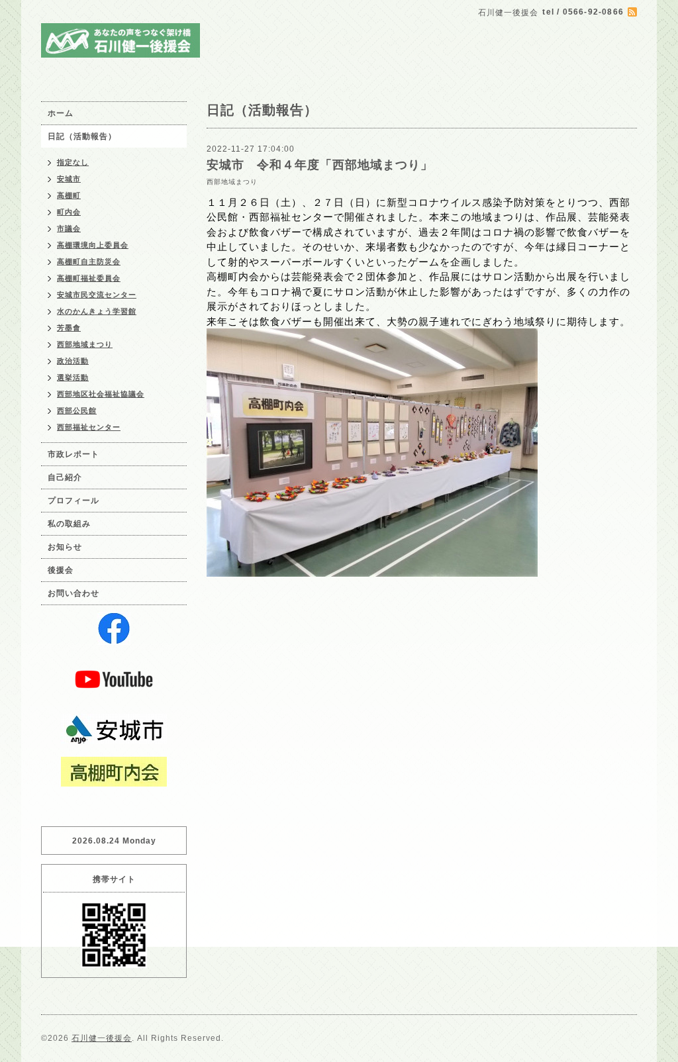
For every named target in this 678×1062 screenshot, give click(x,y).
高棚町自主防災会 (89, 262)
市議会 (69, 228)
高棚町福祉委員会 (89, 278)
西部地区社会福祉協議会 (100, 394)
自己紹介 (65, 477)
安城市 (69, 179)
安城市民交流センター (96, 295)
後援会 (60, 570)
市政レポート (73, 454)
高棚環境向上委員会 (92, 245)
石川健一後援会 (102, 1038)
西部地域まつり (232, 181)
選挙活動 (73, 377)
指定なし (73, 162)
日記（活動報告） (82, 136)
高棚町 (69, 195)
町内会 (69, 212)
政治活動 (73, 361)
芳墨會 (69, 328)
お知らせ (65, 547)
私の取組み (69, 523)
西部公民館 (77, 410)
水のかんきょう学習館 (96, 311)
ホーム (60, 113)
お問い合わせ (73, 593)
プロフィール (73, 500)
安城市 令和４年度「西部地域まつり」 (320, 164)
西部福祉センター (89, 427)
